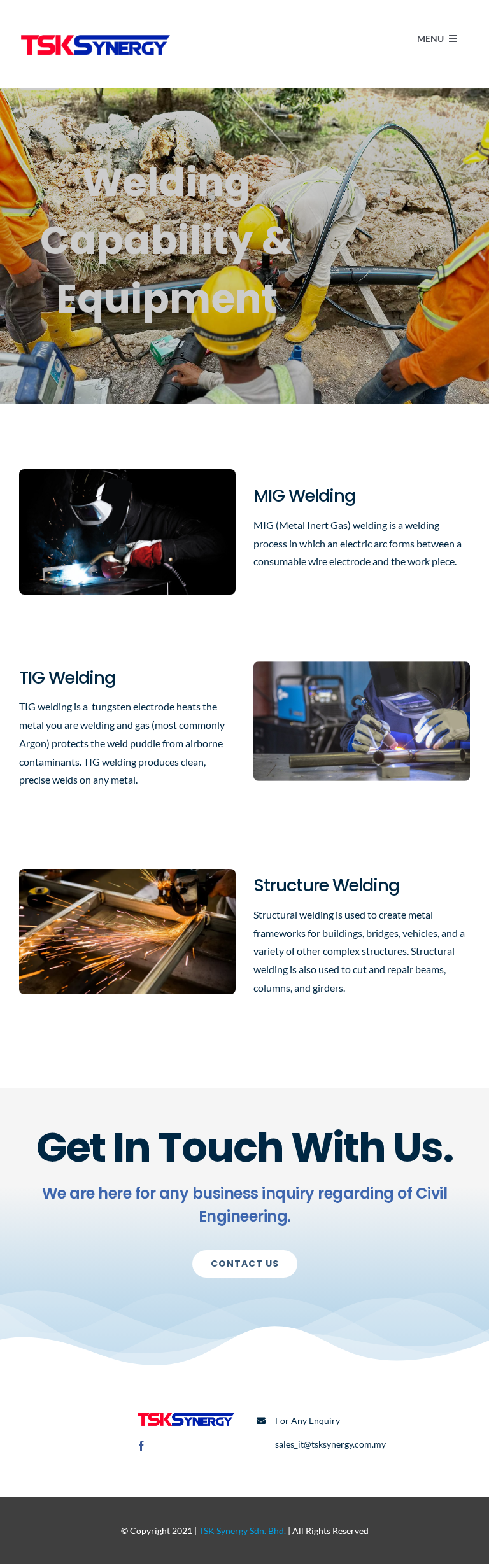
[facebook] (141, 1446)
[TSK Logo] (95, 30)
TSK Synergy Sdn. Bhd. (242, 1530)
